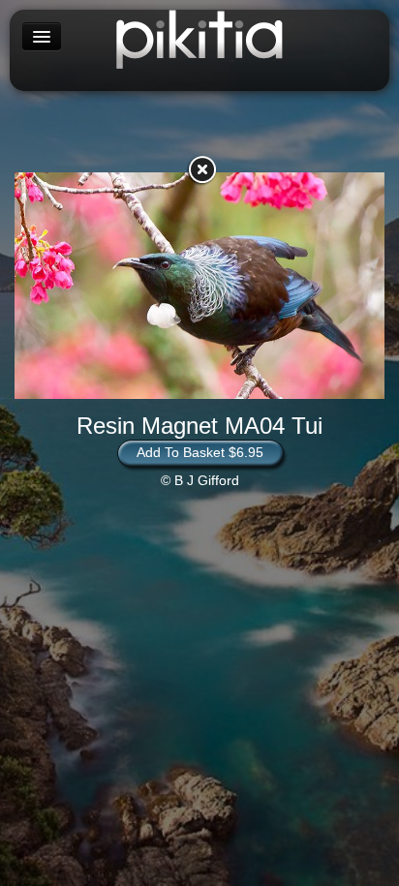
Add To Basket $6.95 (200, 452)
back (201, 169)
